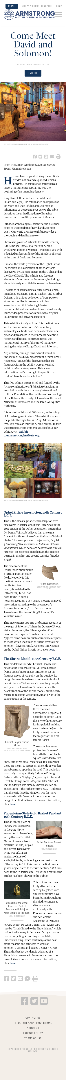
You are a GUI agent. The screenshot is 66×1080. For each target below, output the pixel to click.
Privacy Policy (33, 1032)
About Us (33, 1027)
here (51, 649)
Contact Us (33, 1017)
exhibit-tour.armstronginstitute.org (21, 433)
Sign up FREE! (47, 6)
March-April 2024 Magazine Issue (29, 166)
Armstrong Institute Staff (34, 64)
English (33, 73)
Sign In (59, 6)
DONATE (12, 6)
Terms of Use (33, 1037)
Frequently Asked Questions (33, 1022)
